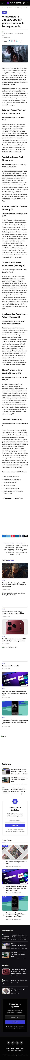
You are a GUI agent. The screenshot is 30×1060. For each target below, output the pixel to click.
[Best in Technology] (15, 3)
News (4, 12)
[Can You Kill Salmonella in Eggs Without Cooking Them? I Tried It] (15, 599)
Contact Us (18, 1050)
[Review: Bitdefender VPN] (15, 653)
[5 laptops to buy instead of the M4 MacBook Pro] (6, 771)
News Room (10, 33)
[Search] (27, 3)
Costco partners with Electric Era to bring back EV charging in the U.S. (19, 789)
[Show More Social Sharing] (20, 41)
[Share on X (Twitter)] (12, 41)
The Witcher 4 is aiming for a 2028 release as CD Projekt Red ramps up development (14, 585)
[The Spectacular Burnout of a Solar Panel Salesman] (6, 937)
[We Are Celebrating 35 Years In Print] (15, 852)
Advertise (11, 1050)
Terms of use (20, 1048)
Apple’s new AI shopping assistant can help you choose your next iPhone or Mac (15, 722)
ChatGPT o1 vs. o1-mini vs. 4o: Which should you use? (19, 779)
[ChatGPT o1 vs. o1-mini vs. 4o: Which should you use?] (6, 780)
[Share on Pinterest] (14, 41)
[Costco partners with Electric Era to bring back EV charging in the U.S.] (6, 790)
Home (3, 7)
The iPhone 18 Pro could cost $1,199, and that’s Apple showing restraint (18, 971)
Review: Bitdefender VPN (10, 666)
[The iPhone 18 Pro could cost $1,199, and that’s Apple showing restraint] (15, 626)
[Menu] (3, 3)
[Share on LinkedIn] (17, 41)
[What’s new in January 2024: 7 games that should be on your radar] (15, 53)
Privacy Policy (14, 831)
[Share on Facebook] (9, 41)
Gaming (5, 845)
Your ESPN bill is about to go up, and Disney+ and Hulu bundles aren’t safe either (14, 693)
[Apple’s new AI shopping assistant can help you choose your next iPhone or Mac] (15, 708)
